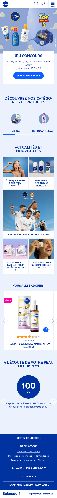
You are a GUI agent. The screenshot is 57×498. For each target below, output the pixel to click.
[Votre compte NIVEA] (43, 4)
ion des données (20, 456)
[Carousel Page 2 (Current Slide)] (26, 91)
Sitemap (42, 460)
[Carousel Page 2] (29, 289)
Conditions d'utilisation (28, 452)
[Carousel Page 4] (30, 91)
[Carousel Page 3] (28, 91)
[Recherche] (36, 4)
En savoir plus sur (27, 468)
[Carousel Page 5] (32, 91)
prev (3, 321)
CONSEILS (28, 477)
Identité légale (42, 456)
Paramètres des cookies (23, 460)
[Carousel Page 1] (24, 91)
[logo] (5, 4)
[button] (46, 330)
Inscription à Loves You (28, 485)
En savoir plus (28, 76)
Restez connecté (28, 438)
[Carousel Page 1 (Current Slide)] (27, 289)
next (53, 321)
